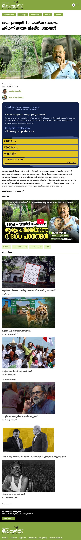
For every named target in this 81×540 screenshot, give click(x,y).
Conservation (9, 15)
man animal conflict (36, 247)
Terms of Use (32, 538)
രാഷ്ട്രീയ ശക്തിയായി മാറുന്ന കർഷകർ (17, 371)
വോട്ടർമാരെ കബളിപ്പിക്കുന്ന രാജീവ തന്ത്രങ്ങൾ (20, 416)
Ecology (23, 15)
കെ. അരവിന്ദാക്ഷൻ (9, 498)
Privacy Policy (42, 538)
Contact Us (13, 538)
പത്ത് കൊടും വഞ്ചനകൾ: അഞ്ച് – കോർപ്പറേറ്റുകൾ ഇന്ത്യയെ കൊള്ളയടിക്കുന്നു (34, 457)
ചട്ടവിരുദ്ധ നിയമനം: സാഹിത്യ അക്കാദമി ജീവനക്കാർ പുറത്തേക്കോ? (28, 290)
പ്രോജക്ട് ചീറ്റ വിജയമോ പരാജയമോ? (16, 331)
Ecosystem (35, 15)
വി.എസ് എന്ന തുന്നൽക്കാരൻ (13, 494)
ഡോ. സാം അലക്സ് (9, 334)
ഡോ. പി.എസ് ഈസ (16, 97)
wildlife (47, 247)
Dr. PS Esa (6, 247)
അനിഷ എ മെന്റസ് (9, 420)
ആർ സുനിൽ (7, 294)
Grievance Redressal (55, 538)
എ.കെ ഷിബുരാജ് (9, 375)
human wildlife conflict (20, 247)
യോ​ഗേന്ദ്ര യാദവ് (9, 380)
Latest (47, 15)
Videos (58, 15)
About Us (5, 538)
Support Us (7, 518)
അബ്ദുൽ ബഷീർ (15, 91)
